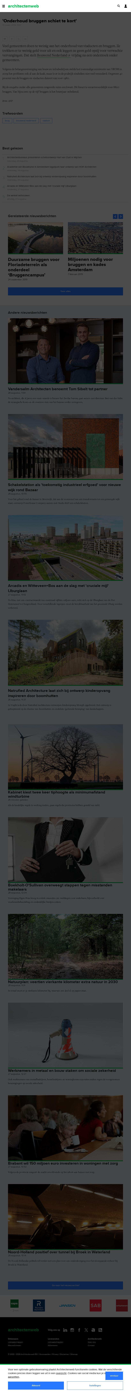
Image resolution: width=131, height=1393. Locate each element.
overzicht (61, 1373)
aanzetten (13, 1377)
